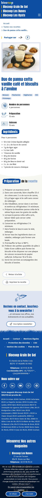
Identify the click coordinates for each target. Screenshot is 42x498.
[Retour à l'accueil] (10, 3)
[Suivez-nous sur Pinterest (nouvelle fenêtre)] (36, 386)
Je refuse (13, 494)
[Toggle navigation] (39, 15)
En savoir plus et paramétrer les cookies (21, 488)
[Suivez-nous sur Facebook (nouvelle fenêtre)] (4, 386)
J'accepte (29, 494)
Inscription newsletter (22, 324)
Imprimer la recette (17, 282)
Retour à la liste (15, 274)
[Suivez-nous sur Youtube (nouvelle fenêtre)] (20, 386)
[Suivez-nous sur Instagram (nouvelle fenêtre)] (28, 386)
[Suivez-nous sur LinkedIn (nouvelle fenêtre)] (12, 386)
